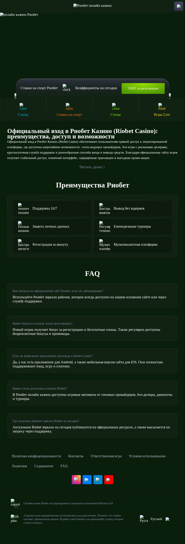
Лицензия (19, 466)
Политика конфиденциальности (36, 456)
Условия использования (147, 456)
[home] (93, 6)
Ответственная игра (106, 456)
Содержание (43, 466)
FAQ (64, 466)
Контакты (75, 456)
